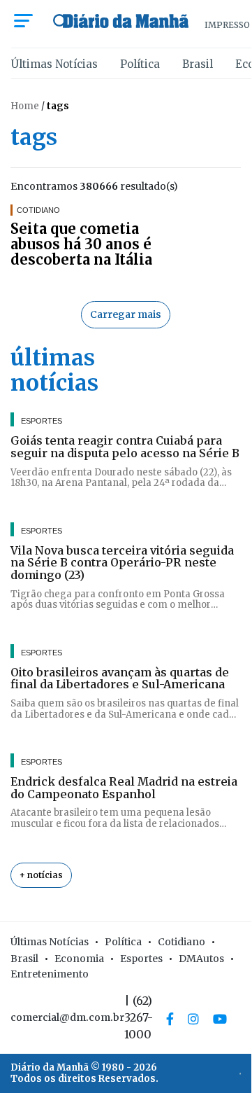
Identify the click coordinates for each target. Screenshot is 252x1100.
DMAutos (201, 958)
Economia (79, 958)
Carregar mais (125, 314)
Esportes (141, 958)
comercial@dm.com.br (67, 1017)
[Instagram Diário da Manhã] (193, 1018)
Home (24, 106)
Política (140, 64)
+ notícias (41, 875)
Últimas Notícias (54, 64)
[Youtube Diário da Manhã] (220, 1018)
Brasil (197, 64)
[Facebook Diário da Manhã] (170, 1018)
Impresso (227, 25)
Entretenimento (49, 974)
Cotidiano (181, 941)
